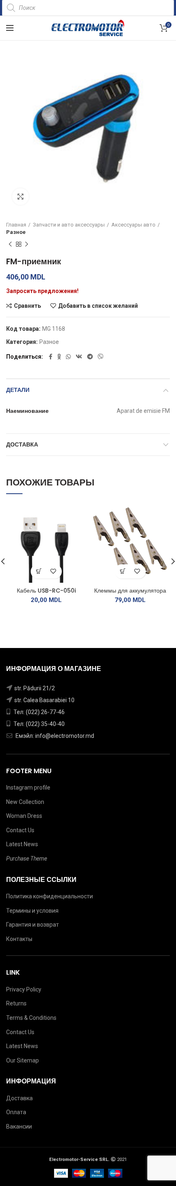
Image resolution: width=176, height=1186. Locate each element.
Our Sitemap (22, 1060)
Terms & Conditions (31, 1017)
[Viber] (100, 356)
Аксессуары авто (133, 225)
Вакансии (19, 1126)
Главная (16, 225)
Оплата (16, 1112)
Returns (16, 1003)
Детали (17, 390)
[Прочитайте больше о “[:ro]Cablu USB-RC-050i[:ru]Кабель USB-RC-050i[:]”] (39, 571)
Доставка (22, 444)
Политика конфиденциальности (49, 896)
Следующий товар (27, 244)
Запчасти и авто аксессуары (69, 225)
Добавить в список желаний (98, 306)
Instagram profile (28, 787)
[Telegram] (90, 356)
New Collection (25, 802)
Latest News (22, 844)
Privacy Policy (23, 989)
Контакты (19, 939)
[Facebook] (50, 356)
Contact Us (20, 830)
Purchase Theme (26, 858)
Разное (16, 232)
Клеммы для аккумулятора (130, 590)
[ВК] (79, 356)
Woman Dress (24, 816)
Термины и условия (32, 910)
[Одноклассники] (59, 356)
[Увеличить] (20, 196)
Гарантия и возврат (32, 924)
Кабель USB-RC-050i (46, 590)
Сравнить (27, 306)
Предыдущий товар (10, 244)
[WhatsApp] (68, 356)
